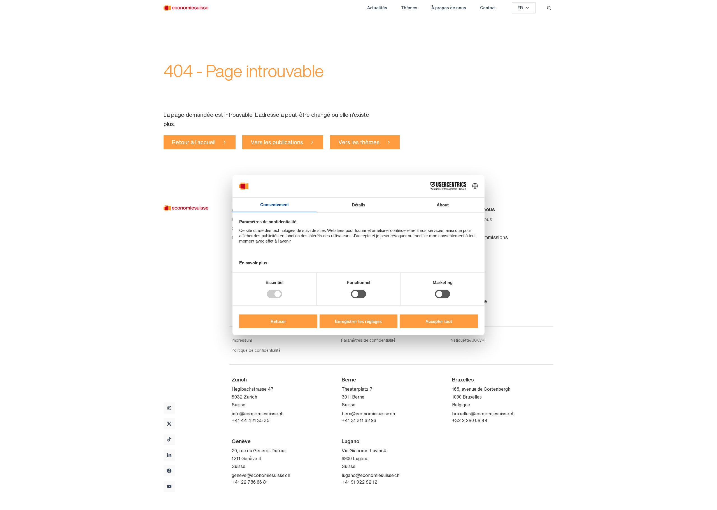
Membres (462, 246)
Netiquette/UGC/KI (468, 340)
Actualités (377, 8)
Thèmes (409, 8)
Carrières (462, 255)
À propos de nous (448, 8)
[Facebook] (169, 470)
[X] (169, 423)
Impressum (242, 340)
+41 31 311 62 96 (359, 420)
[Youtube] (169, 486)
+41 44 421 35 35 (250, 420)
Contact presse (469, 301)
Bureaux (461, 292)
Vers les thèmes (359, 142)
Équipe (460, 228)
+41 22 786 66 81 (250, 482)
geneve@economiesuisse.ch (261, 475)
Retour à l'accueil (193, 142)
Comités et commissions (480, 237)
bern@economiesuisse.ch (368, 413)
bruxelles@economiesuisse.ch (483, 413)
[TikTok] (169, 439)
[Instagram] (169, 408)
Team (458, 310)
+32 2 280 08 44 (470, 420)
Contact (488, 8)
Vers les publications (277, 142)
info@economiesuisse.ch (257, 413)
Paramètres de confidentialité (368, 340)
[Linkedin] (169, 455)
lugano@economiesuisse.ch (370, 475)
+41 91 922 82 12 (359, 482)
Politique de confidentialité (256, 350)
